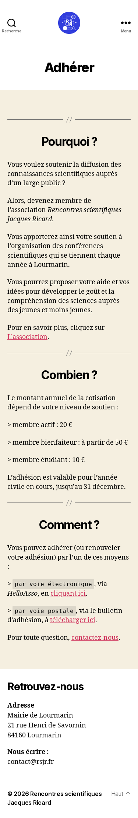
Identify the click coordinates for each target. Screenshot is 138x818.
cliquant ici (68, 593)
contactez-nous (94, 638)
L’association (27, 337)
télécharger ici (72, 620)
